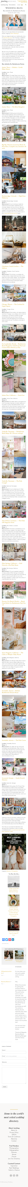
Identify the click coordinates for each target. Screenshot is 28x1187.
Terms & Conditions (14, 1137)
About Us (14, 1130)
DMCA (14, 1134)
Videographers (14, 1150)
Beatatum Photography (12, 871)
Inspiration (14, 1166)
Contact (14, 1141)
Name (4, 1050)
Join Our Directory (14, 1158)
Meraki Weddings (14, 33)
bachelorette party (5, 943)
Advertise (14, 1139)
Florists (14, 1156)
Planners (14, 1152)
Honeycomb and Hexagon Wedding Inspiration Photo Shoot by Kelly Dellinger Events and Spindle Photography (13, 912)
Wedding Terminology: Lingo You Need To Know (13, 933)
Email (9, 1056)
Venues (14, 1154)
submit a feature (24, 2)
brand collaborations (23, 1)
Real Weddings (14, 1168)
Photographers (14, 1148)
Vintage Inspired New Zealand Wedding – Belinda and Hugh (14, 890)
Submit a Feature (14, 1170)
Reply (2, 975)
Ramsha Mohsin (5, 981)
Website (4, 1062)
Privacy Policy (14, 1132)
